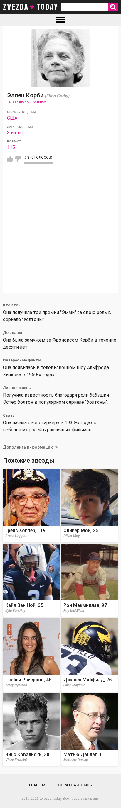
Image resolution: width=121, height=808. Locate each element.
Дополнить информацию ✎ (30, 447)
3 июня (15, 132)
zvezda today (30, 7)
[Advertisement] (60, 232)
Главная (37, 785)
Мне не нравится (18, 159)
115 (11, 147)
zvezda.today (51, 799)
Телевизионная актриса (26, 101)
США (12, 118)
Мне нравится (10, 159)
